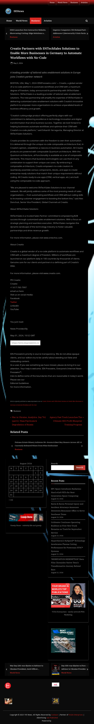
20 (26, 486)
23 (40, 486)
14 (30, 481)
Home (52, 2)
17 (11, 486)
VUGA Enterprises (59, 612)
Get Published (52, 718)
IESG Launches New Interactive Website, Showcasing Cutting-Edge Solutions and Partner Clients (28, 32)
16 (40, 481)
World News (62, 2)
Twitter (13, 302)
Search (54, 463)
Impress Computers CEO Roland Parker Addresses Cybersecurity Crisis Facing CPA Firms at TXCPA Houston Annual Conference (70, 32)
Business (74, 2)
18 (16, 486)
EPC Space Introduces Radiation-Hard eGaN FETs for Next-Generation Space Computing (66, 492)
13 (26, 481)
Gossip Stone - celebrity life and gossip (25, 525)
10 (11, 481)
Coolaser (55, 715)
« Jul (11, 499)
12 (21, 481)
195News (19, 11)
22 (35, 486)
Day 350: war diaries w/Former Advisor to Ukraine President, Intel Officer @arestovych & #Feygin (74, 667)
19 (21, 486)
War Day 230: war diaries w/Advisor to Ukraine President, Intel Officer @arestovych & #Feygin (26, 667)
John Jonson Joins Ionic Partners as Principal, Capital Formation (59, 444)
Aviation (84, 2)
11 (16, 481)
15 (35, 481)
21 (30, 486)
